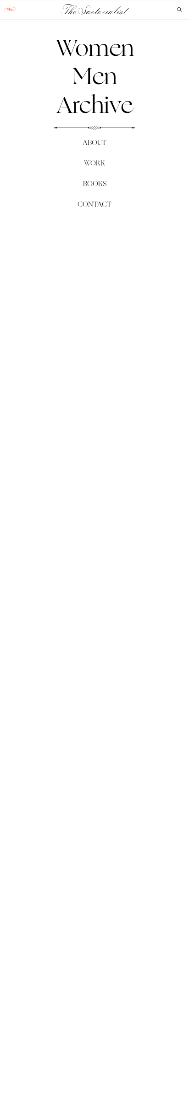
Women (95, 47)
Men (94, 76)
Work (94, 163)
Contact (94, 204)
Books (94, 183)
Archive (94, 104)
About (94, 142)
